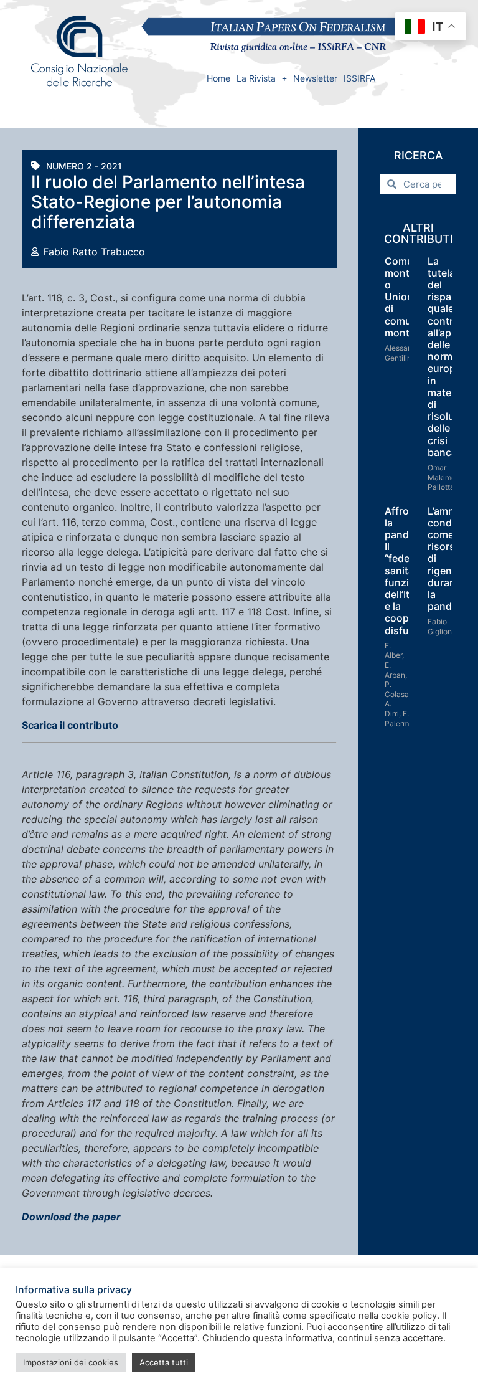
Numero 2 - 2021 (84, 166)
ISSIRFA (359, 78)
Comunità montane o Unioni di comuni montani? (408, 297)
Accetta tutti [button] (163, 1362)
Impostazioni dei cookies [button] (70, 1362)
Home (218, 78)
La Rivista (256, 78)
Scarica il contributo (70, 725)
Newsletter (315, 78)
